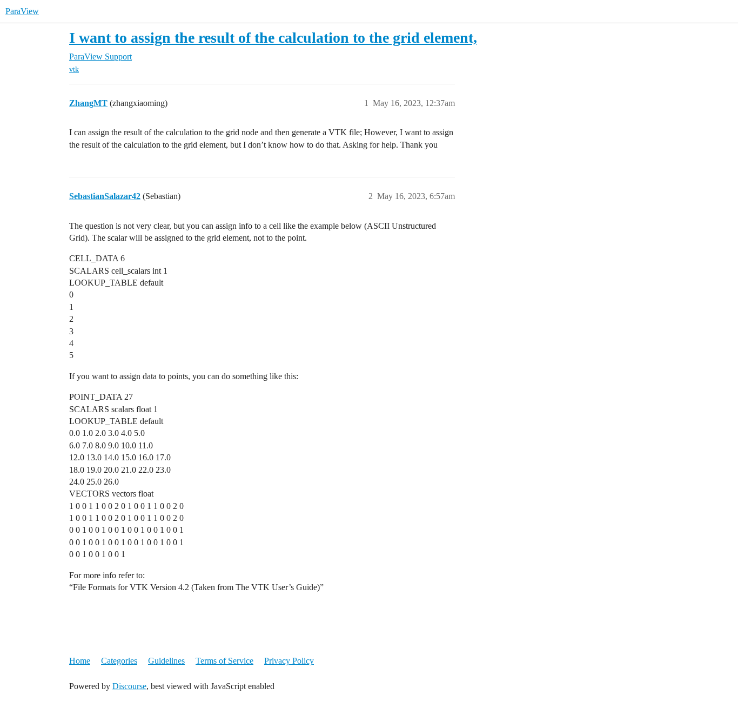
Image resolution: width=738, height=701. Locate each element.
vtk (74, 69)
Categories (119, 660)
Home (79, 660)
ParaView (22, 11)
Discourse (129, 686)
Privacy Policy (289, 660)
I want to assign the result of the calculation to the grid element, (273, 37)
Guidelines (166, 660)
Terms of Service (224, 660)
